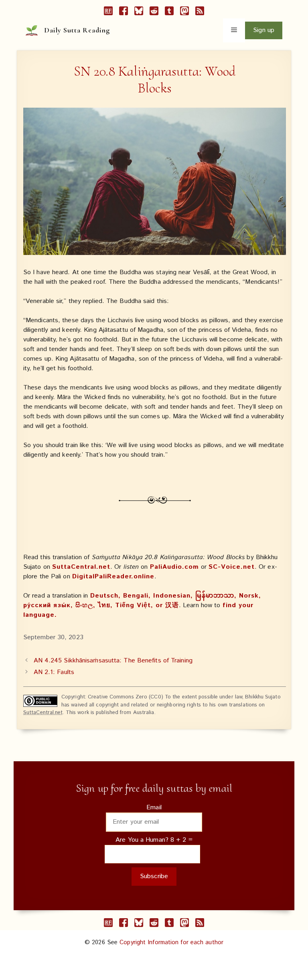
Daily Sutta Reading (77, 30)
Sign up (263, 30)
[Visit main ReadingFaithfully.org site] (108, 12)
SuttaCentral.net (81, 567)
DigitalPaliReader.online (113, 576)
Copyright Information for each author (171, 942)
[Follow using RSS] (199, 12)
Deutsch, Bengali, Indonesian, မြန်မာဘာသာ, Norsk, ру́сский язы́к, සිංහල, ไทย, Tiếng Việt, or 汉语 (142, 600)
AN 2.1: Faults (54, 672)
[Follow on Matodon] (184, 12)
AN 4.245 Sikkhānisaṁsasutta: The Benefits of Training (113, 660)
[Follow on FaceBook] (123, 12)
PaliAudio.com (174, 567)
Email (154, 807)
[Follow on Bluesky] (138, 12)
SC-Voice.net (232, 567)
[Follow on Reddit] (154, 12)
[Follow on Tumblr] (169, 12)
